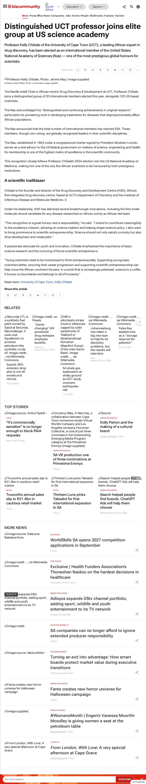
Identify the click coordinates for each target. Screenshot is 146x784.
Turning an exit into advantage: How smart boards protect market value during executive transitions (93, 662)
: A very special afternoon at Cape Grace (87, 750)
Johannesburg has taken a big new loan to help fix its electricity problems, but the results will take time (101, 340)
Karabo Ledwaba (108, 436)
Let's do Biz (138, 782)
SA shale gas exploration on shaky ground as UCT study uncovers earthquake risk (72, 379)
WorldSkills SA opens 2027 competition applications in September (87, 543)
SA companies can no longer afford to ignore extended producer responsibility (92, 633)
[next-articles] (139, 321)
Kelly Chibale (63, 282)
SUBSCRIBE (124, 779)
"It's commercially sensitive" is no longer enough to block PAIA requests (24, 428)
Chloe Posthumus (58, 758)
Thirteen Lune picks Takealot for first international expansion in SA (72, 501)
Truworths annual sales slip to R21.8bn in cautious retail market (25, 498)
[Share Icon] (137, 550)
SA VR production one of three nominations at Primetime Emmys (72, 459)
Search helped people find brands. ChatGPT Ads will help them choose (117, 501)
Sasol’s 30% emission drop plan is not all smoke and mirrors (16, 372)
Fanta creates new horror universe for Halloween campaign (85, 692)
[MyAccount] (139, 6)
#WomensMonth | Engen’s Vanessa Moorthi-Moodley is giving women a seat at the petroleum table (92, 721)
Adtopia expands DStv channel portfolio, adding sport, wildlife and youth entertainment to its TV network (88, 604)
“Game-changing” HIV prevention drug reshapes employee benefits (44, 333)
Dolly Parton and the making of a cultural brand (116, 426)
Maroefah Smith (58, 731)
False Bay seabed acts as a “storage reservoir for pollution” (128, 335)
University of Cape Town (37, 282)
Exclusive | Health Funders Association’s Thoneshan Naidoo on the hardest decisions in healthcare (94, 572)
